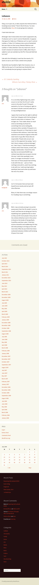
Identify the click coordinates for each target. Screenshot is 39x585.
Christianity (7, 533)
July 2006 (4, 401)
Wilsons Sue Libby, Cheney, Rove (24, 82)
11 (9, 457)
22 (29, 460)
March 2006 (5, 412)
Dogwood (6, 487)
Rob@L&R (4, 187)
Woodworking (7, 559)
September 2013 (6, 269)
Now (13, 28)
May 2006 (4, 407)
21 (24, 460)
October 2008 (5, 328)
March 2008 (5, 348)
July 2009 (4, 303)
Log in (3, 430)
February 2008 (6, 350)
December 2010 (6, 278)
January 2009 (5, 320)
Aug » (30, 468)
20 (19, 460)
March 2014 (5, 266)
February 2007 (6, 381)
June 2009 (4, 306)
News (14, 19)
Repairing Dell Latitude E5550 (11, 481)
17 (4, 460)
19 (14, 460)
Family (5, 536)
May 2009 (4, 308)
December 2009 (6, 294)
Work (5, 562)
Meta (5, 548)
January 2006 (5, 418)
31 (4, 465)
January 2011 (5, 275)
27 (19, 462)
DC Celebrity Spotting (10, 79)
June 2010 (4, 283)
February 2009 (6, 317)
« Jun (9, 468)
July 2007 (4, 370)
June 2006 (4, 404)
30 (34, 462)
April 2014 (4, 263)
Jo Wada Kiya (7, 492)
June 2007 (4, 373)
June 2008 (4, 339)
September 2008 (6, 331)
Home (5, 539)
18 (9, 460)
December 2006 (6, 387)
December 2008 (6, 322)
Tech (5, 556)
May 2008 (4, 342)
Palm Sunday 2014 (8, 489)
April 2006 (4, 409)
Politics (6, 553)
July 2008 (4, 336)
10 (4, 457)
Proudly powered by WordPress (10, 581)
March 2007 (5, 379)
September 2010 (6, 280)
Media (5, 545)
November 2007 (6, 359)
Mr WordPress (7, 509)
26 (14, 462)
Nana (14, 516)
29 (29, 462)
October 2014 (5, 261)
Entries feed (5, 432)
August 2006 (5, 398)
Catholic (6, 531)
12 (14, 457)
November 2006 (6, 390)
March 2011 (5, 272)
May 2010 (4, 286)
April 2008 (4, 345)
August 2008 (5, 334)
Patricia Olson (7, 516)
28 (24, 462)
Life (5, 542)
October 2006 (5, 393)
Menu (3, 9)
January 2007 (5, 384)
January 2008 (5, 353)
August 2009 (5, 300)
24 (4, 462)
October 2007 (5, 362)
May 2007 (4, 376)
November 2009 (6, 297)
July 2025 (4, 258)
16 (34, 457)
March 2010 (5, 292)
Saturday (13, 519)
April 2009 (4, 311)
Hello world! (16, 509)
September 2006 (6, 395)
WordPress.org (6, 438)
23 (34, 460)
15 (29, 457)
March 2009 (5, 314)
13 (19, 457)
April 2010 (4, 289)
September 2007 (6, 365)
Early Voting (7, 484)
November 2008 (6, 325)
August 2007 (5, 367)
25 (9, 462)
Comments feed (6, 435)
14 (24, 457)
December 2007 (6, 356)
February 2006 (6, 415)
